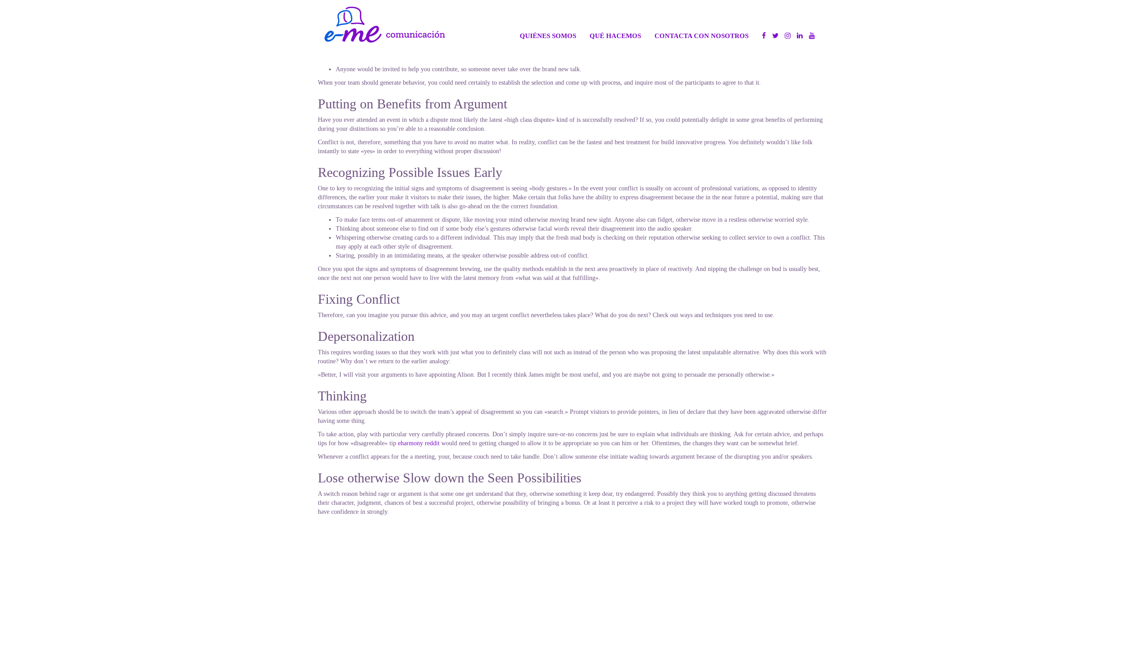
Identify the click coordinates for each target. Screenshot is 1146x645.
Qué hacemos (615, 35)
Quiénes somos (548, 35)
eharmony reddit (419, 443)
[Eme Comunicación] (385, 24)
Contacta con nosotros (701, 35)
